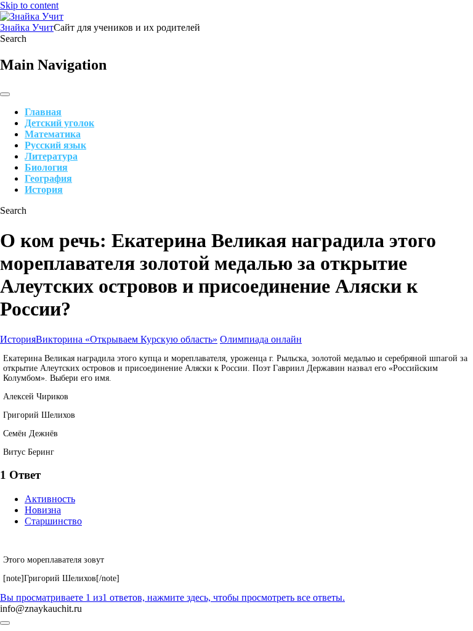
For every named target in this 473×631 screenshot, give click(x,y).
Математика (53, 134)
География (48, 178)
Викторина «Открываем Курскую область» (126, 339)
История (44, 189)
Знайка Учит (27, 27)
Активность (50, 499)
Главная (43, 112)
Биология (46, 167)
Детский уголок (59, 123)
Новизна (43, 510)
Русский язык (55, 145)
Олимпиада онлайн (261, 339)
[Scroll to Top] (5, 623)
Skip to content (29, 5)
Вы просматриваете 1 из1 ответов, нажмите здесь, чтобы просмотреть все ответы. (172, 597)
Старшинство (53, 521)
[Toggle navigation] (5, 94)
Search (13, 38)
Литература (51, 156)
